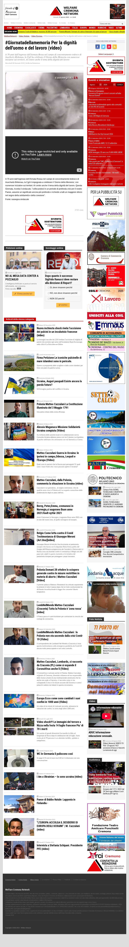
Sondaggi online (54, 248)
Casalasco (30, 28)
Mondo (92, 28)
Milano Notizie (34, 879)
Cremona (18, 28)
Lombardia (65, 28)
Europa (83, 28)
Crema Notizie (23, 879)
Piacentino (52, 28)
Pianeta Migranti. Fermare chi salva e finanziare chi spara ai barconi (57, 32)
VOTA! (64, 305)
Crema (41, 28)
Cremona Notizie (10, 879)
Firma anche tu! (24, 294)
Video (111, 28)
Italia (75, 28)
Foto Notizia (95, 619)
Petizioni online (14, 248)
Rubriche (102, 28)
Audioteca (94, 760)
